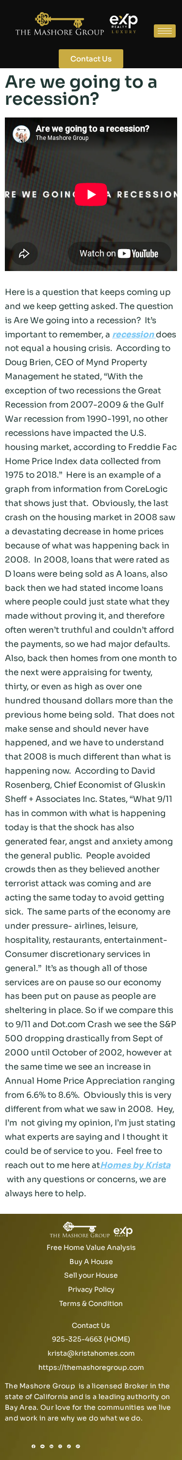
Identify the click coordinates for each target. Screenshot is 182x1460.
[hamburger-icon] (165, 31)
